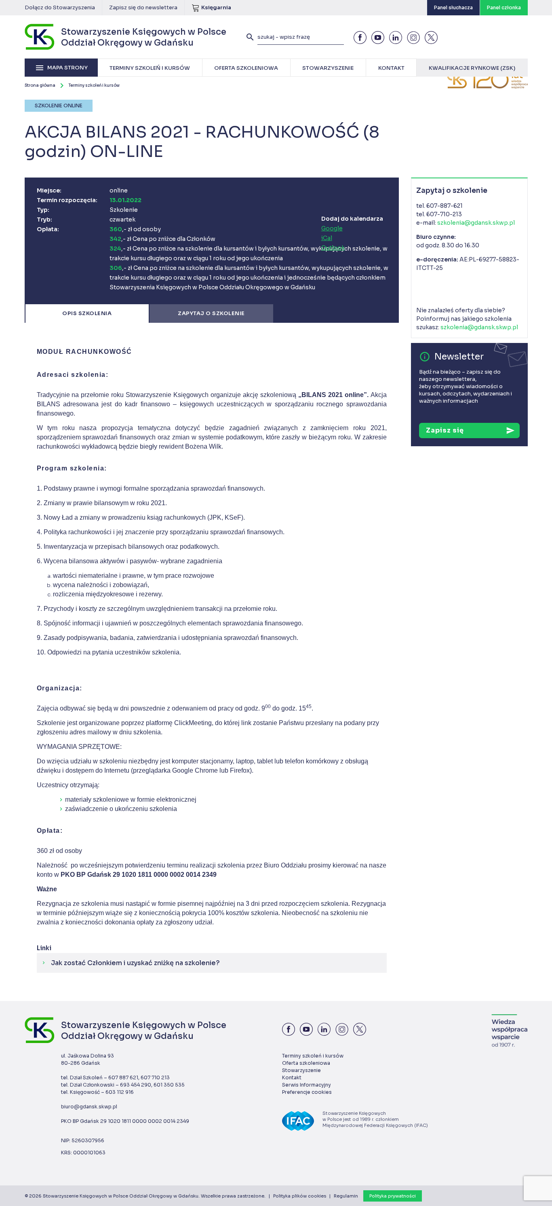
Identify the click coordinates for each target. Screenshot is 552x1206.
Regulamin (346, 1196)
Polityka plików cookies (299, 1196)
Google (332, 228)
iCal (326, 238)
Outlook (333, 247)
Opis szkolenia (87, 313)
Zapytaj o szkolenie (211, 313)
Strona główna (40, 85)
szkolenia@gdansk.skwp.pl (476, 222)
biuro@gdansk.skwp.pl (89, 1107)
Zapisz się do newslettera (143, 7)
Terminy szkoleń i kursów (94, 85)
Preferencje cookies (307, 1092)
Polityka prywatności (392, 1196)
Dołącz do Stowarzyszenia (60, 7)
